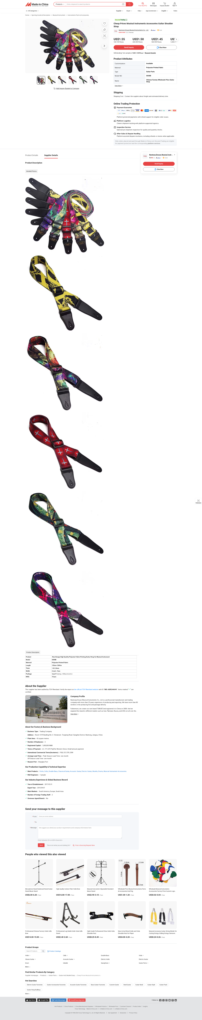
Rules (175, 11)
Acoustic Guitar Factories (78, 985)
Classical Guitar (63, 771)
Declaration (123, 1013)
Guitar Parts (143, 963)
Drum (27, 963)
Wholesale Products (101, 1006)
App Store (30, 1000)
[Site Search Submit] (129, 4)
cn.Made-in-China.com (120, 1009)
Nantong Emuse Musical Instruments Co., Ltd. (134, 30)
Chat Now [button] (162, 47)
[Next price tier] (176, 39)
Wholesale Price (113, 1006)
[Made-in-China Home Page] (36, 4)
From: (35, 816)
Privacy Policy (133, 1013)
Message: (34, 828)
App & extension (151, 11)
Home (27, 15)
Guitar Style (151, 985)
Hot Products (58, 1006)
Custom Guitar (114, 985)
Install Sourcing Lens (77, 1000)
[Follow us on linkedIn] (176, 1000)
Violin (41, 771)
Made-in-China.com (92, 1009)
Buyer (128, 11)
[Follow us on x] (163, 1000)
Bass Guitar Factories (98, 985)
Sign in (174, 6)
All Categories (32, 11)
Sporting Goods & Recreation (40, 15)
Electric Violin (105, 959)
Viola (140, 955)
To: (36, 822)
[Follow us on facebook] (160, 1000)
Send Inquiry (129, 47)
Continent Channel (125, 1006)
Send (41, 845)
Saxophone (104, 963)
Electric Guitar (87, 771)
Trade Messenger (58, 1000)
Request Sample (150, 53)
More (27, 994)
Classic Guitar (30, 959)
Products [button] (59, 4)
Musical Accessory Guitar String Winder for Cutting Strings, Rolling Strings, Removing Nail (163, 933)
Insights (145, 1006)
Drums (100, 771)
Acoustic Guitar (75, 771)
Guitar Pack (163, 985)
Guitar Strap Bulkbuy (34, 990)
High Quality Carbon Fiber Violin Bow (68, 889)
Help (139, 11)
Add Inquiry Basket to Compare (67, 88)
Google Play (43, 1000)
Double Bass (53, 771)
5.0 (152, 158)
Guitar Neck (139, 985)
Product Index (137, 1006)
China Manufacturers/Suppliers (84, 1006)
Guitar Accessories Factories (56, 985)
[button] (123, 4)
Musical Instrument (59, 15)
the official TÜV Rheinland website (86, 689)
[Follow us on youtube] (169, 1000)
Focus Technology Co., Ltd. (86, 1013)
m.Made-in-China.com (106, 1009)
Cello (46, 771)
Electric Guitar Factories (35, 985)
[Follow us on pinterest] (172, 1000)
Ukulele (95, 771)
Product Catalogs (55, 951)
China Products (68, 1006)
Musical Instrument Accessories (115, 771)
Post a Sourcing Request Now (84, 845)
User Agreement (112, 1013)
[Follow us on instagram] (166, 1000)
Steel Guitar (127, 985)
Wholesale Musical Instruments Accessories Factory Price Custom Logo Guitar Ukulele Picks (162, 891)
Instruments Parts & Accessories (78, 15)
